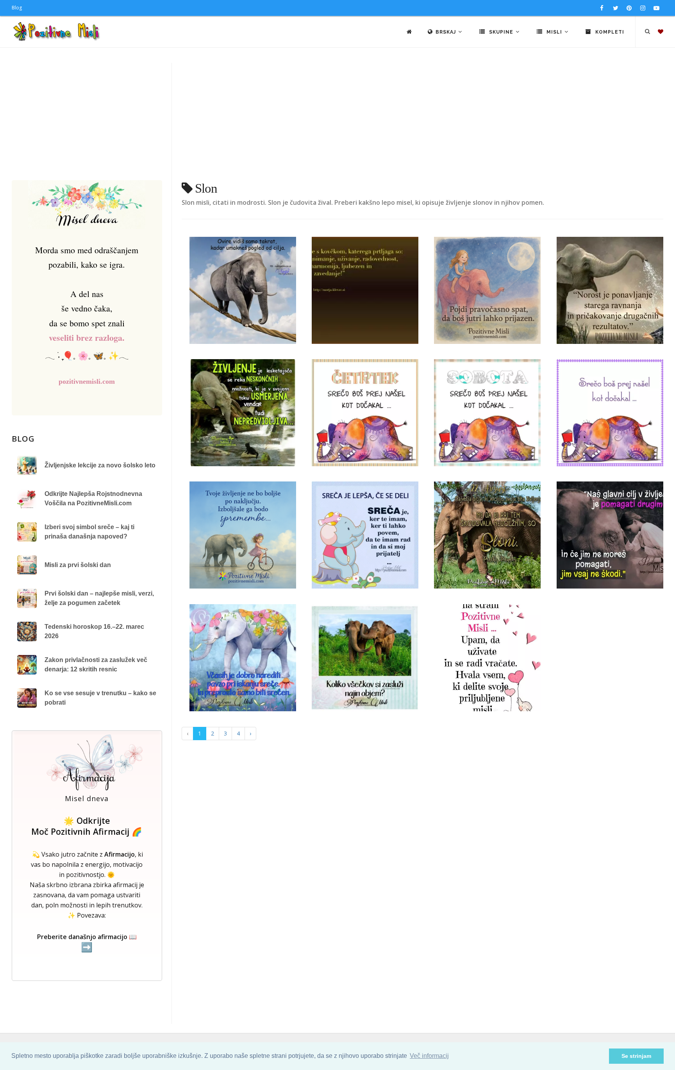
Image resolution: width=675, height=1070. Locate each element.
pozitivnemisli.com (87, 381)
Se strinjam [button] (636, 1056)
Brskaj (446, 32)
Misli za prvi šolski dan (78, 565)
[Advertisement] (337, 121)
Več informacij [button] (429, 1055)
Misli (554, 32)
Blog (17, 7)
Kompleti (609, 32)
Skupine (501, 32)
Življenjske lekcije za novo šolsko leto (100, 465)
